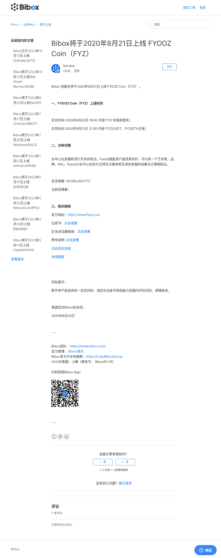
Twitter (60, 436)
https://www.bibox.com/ (88, 346)
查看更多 (17, 259)
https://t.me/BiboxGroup (104, 356)
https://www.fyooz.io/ (84, 215)
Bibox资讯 (76, 351)
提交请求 (125, 483)
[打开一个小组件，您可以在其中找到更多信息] (205, 550)
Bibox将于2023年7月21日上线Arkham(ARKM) (27, 161)
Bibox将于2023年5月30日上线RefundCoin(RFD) (27, 203)
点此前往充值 (61, 248)
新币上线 (45, 24)
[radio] (102, 462)
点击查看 (70, 223)
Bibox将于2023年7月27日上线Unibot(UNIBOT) (27, 119)
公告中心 (29, 24)
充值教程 (57, 257)
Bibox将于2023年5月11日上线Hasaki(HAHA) (27, 245)
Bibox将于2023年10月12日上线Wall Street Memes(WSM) (28, 79)
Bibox (14, 24)
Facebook (54, 436)
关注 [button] (169, 66)
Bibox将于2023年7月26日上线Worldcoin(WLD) (27, 140)
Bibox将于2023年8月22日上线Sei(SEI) (27, 100)
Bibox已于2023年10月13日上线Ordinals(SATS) (28, 56)
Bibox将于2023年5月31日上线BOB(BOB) (27, 182)
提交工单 (189, 7)
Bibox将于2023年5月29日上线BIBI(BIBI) (27, 224)
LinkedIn (66, 436)
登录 (203, 7)
